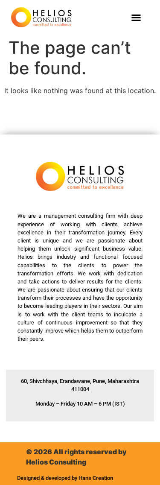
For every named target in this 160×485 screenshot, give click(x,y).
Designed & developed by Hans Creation (65, 478)
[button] (136, 17)
